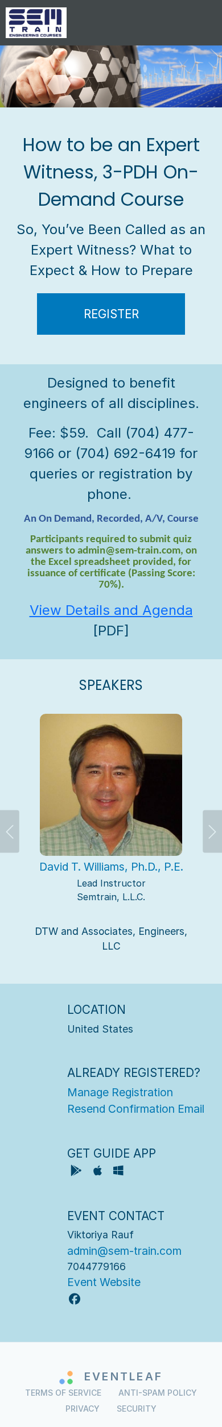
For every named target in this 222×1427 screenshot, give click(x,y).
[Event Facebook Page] (74, 1299)
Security (137, 1408)
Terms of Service (63, 1392)
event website (104, 1282)
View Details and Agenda (111, 610)
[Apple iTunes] (98, 1172)
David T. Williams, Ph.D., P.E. (111, 866)
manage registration (120, 1092)
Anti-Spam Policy (157, 1392)
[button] (17, 834)
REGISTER (111, 314)
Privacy (82, 1408)
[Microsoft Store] (118, 1172)
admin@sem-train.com (124, 1251)
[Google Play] (77, 1172)
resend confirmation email (135, 1109)
